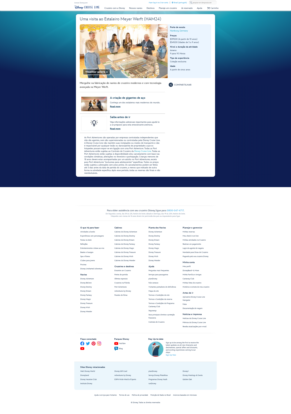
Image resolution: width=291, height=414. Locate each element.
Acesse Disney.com (81, 3)
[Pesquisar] (191, 2)
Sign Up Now (171, 355)
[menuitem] (172, 2)
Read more (115, 106)
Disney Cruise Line (142, 151)
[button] (212, 8)
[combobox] (203, 2)
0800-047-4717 (175, 210)
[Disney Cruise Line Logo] (86, 7)
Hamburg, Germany (179, 30)
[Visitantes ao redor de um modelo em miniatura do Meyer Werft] (124, 51)
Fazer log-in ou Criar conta (158, 3)
